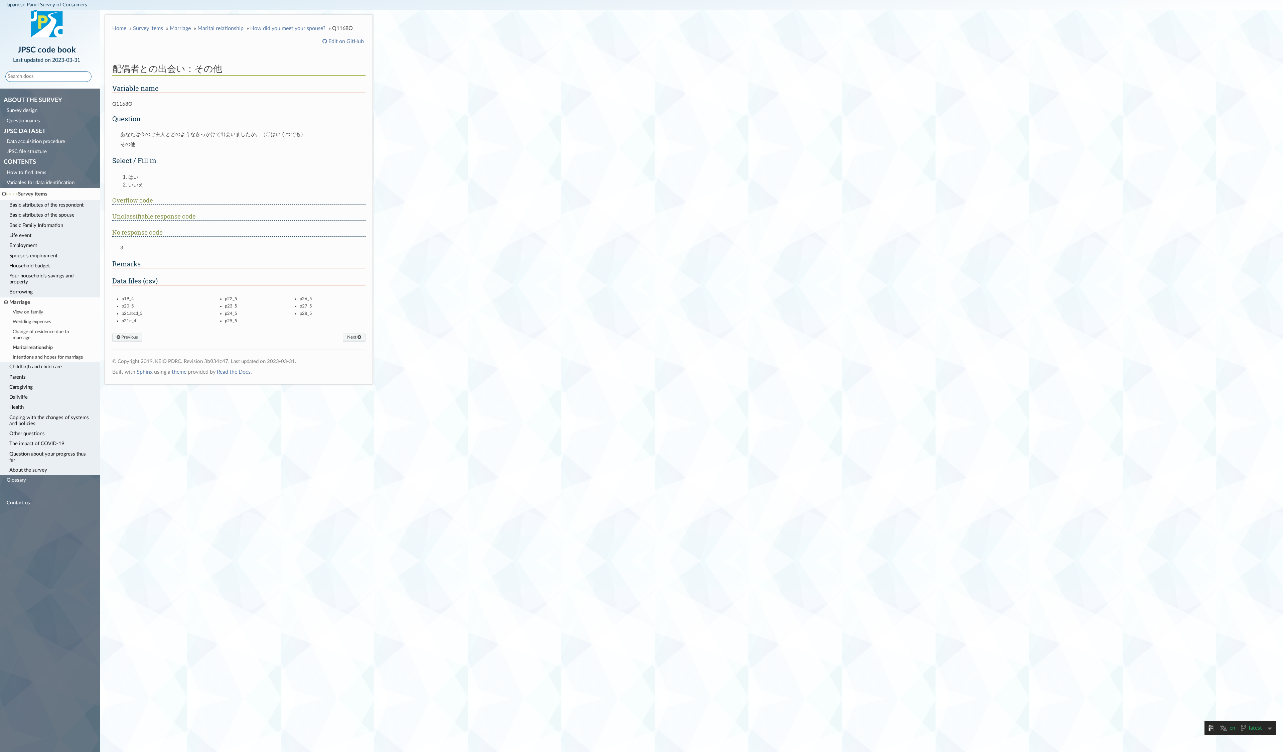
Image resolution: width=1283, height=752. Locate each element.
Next (352, 337)
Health (16, 407)
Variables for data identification (41, 182)
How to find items (26, 172)
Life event (20, 235)
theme (179, 372)
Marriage (19, 302)
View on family (28, 312)
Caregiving (21, 387)
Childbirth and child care (35, 366)
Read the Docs (234, 372)
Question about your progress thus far (47, 457)
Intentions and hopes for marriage (48, 357)
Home (119, 28)
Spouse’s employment (33, 255)
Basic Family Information (36, 225)
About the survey (28, 470)
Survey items (32, 194)
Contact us (18, 502)
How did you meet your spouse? (287, 28)
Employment (23, 245)
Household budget (29, 265)
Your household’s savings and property (41, 278)
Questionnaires (23, 120)
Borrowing (21, 291)
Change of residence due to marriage (41, 335)
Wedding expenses (32, 322)
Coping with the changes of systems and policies (49, 420)
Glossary (16, 480)
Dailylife (18, 397)
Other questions (27, 433)
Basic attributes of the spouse (42, 215)
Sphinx (145, 372)
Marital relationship (33, 347)
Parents (17, 377)
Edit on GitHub (345, 41)
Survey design (22, 110)
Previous (129, 337)
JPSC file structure (27, 151)
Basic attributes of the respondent (46, 205)
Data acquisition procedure (36, 141)
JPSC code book (46, 54)
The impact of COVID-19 (36, 443)
